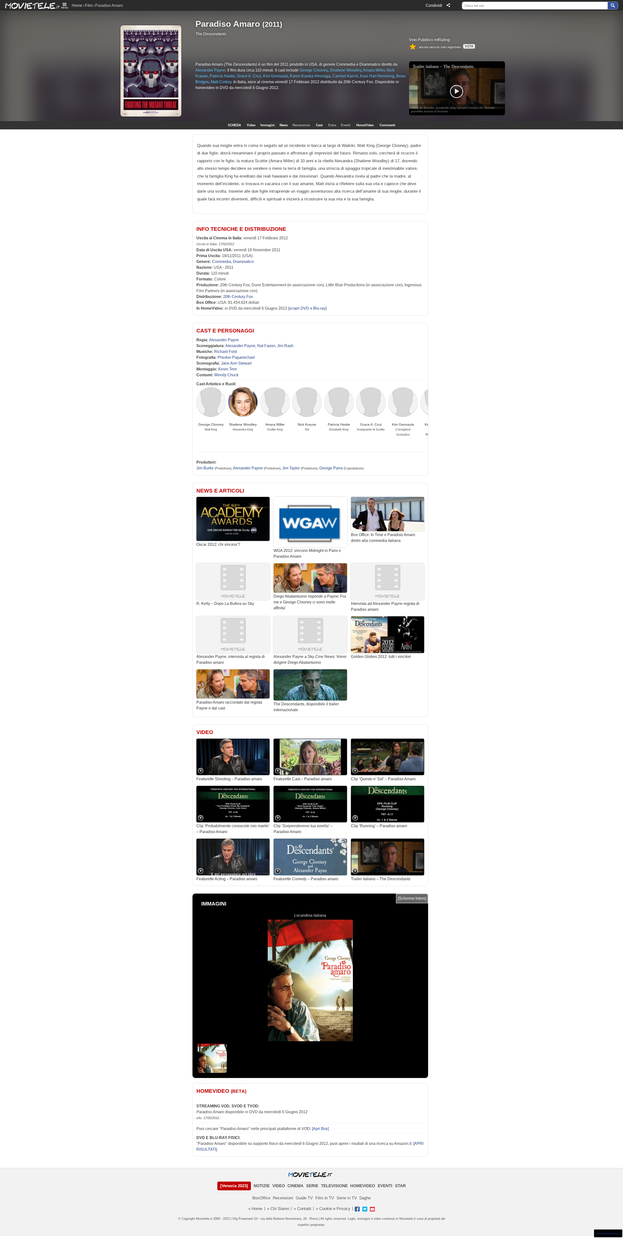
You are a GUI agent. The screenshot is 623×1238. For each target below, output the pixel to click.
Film (88, 5)
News (284, 125)
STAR (400, 1186)
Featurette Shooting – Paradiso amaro (229, 779)
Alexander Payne (224, 340)
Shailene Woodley (243, 424)
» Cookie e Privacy (333, 1208)
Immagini (267, 125)
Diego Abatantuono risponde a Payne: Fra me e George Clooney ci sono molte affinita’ (310, 602)
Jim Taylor (291, 468)
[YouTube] (372, 1209)
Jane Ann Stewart (236, 363)
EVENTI (385, 1186)
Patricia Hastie (339, 424)
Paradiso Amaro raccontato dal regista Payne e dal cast (229, 705)
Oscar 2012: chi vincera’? (218, 544)
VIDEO (278, 1186)
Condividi (434, 5)
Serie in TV (347, 1198)
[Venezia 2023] (234, 1186)
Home (77, 5)
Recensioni (283, 1198)
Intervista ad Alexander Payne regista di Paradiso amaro (385, 606)
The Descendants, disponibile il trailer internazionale (306, 707)
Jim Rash (285, 346)
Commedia (221, 262)
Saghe (365, 1198)
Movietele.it (30, 5)
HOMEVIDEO (362, 1186)
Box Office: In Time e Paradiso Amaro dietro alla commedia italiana (383, 538)
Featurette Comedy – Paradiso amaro (306, 879)
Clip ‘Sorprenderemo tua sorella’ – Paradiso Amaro (303, 829)
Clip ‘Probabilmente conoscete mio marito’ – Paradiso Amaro (232, 829)
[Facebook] (357, 1209)
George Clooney (211, 424)
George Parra (331, 468)
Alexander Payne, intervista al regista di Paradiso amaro (230, 659)
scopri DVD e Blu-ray (307, 308)
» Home (255, 1208)
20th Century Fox (238, 297)
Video (251, 125)
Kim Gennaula (403, 424)
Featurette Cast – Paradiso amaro (303, 779)
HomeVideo (365, 125)
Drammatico (243, 262)
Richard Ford (225, 352)
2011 (272, 24)
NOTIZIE (262, 1186)
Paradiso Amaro (227, 23)
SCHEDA (234, 125)
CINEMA (295, 1186)
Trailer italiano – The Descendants (380, 879)
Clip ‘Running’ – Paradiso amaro (379, 826)
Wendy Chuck (226, 375)
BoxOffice (261, 1198)
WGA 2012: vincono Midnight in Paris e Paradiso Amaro (307, 553)
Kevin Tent (227, 369)
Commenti (387, 125)
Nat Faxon (266, 346)
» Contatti (302, 1208)
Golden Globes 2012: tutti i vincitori (381, 657)
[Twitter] (364, 1209)
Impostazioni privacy (608, 1233)
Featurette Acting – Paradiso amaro (226, 879)
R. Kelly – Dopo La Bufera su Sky (225, 603)
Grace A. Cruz (371, 424)
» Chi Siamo (278, 1208)
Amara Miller (275, 424)
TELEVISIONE (334, 1186)
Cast (319, 125)
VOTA (469, 46)
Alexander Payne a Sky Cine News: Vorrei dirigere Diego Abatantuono (310, 659)
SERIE (312, 1186)
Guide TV (304, 1198)
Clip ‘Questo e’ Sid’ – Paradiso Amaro (383, 779)
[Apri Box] (320, 1129)
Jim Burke (205, 468)
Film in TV (324, 1198)
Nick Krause (307, 424)
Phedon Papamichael (236, 357)
